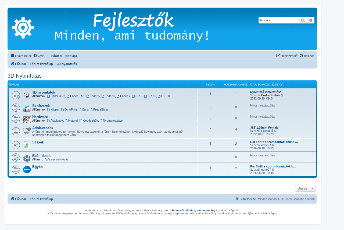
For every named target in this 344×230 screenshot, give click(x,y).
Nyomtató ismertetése (265, 92)
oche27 (266, 145)
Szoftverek (41, 106)
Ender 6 (110, 96)
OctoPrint (70, 109)
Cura (85, 109)
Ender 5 (95, 96)
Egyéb (37, 167)
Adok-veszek (42, 128)
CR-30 (165, 96)
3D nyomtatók (43, 92)
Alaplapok (57, 120)
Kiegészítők (90, 120)
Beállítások (41, 156)
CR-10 (152, 96)
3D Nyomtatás (25, 76)
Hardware (40, 117)
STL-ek (38, 142)
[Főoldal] (139, 29)
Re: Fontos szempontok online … (274, 141)
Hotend (73, 120)
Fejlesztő (267, 130)
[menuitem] (39, 56)
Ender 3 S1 (77, 96)
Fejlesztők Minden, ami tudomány (193, 210)
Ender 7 (125, 96)
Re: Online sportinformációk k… (273, 166)
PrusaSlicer (100, 109)
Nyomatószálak (113, 120)
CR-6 (138, 96)
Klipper (55, 109)
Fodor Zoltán (270, 95)
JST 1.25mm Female (264, 127)
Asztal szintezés (58, 159)
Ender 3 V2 (58, 96)
